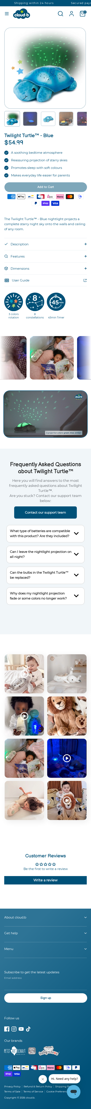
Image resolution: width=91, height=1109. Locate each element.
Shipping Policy (64, 1086)
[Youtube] (21, 1028)
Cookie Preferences (58, 1091)
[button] (12, 119)
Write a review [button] (45, 880)
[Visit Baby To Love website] (49, 1051)
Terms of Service (33, 1091)
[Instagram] (14, 1028)
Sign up (45, 998)
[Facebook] (6, 1028)
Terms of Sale (12, 1091)
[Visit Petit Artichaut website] (14, 1051)
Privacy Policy (12, 1086)
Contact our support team (45, 512)
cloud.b (30, 1097)
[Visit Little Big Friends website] (32, 1051)
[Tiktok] (28, 1028)
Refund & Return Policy (38, 1086)
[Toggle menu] (7, 13)
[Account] (71, 12)
